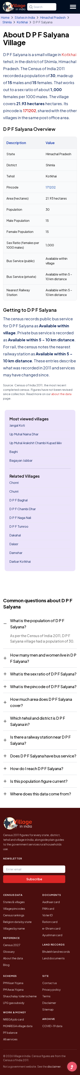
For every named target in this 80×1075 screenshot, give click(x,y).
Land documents (53, 958)
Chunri (13, 491)
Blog (6, 965)
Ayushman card (52, 935)
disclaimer (54, 1066)
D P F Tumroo (18, 526)
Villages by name (14, 928)
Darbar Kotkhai (20, 561)
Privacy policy (51, 989)
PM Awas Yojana (13, 989)
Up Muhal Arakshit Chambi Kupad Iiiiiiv (35, 443)
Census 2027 (11, 945)
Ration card (49, 922)
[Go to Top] (72, 1067)
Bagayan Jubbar (20, 460)
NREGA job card (13, 1019)
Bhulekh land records (56, 951)
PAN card (48, 908)
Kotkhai (22, 22)
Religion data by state (17, 922)
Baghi (13, 452)
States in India (25, 17)
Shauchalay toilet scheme (20, 996)
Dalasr (13, 544)
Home (5, 17)
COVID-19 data (52, 1026)
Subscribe (34, 879)
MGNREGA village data (17, 1026)
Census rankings (13, 915)
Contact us (49, 983)
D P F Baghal (18, 500)
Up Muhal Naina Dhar (23, 434)
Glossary (9, 951)
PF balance (10, 1032)
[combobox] (41, 7)
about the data (61, 394)
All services (10, 1039)
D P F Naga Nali (20, 518)
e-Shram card (51, 928)
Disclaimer (49, 1003)
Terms (46, 996)
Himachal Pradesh (53, 17)
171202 (29, 110)
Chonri (14, 483)
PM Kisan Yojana (13, 983)
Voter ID (47, 915)
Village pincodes (14, 908)
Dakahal (15, 535)
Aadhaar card (51, 902)
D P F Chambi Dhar (22, 509)
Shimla (7, 22)
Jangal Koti (17, 425)
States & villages (14, 902)
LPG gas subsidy (13, 1003)
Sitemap (48, 1009)
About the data (13, 958)
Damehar (15, 553)
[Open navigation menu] (73, 6)
